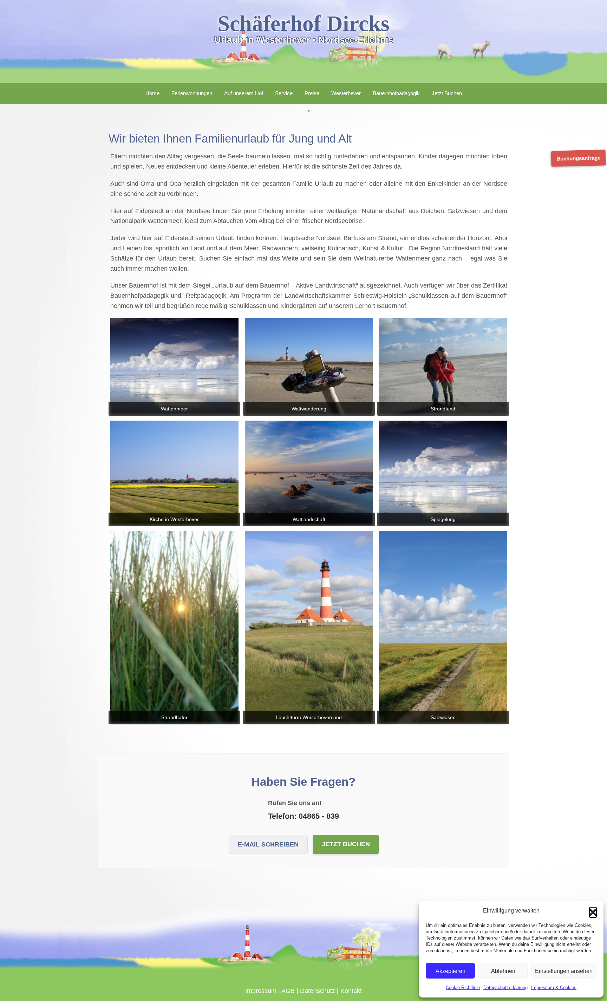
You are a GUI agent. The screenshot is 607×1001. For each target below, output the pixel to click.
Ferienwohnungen (191, 93)
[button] (592, 910)
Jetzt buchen (346, 844)
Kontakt (351, 990)
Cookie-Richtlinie (463, 987)
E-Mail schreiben (268, 844)
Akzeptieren (450, 971)
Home (152, 93)
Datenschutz (317, 990)
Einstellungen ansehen (564, 971)
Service (284, 93)
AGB (288, 990)
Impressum (260, 990)
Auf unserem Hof (243, 93)
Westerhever (346, 93)
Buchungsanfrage (580, 158)
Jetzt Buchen (447, 93)
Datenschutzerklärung (505, 987)
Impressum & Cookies (553, 987)
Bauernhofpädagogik (396, 93)
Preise (312, 93)
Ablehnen (503, 971)
